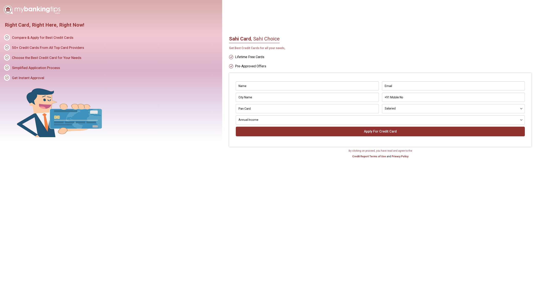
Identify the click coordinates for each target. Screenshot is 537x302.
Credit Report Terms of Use (369, 156)
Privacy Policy (399, 156)
